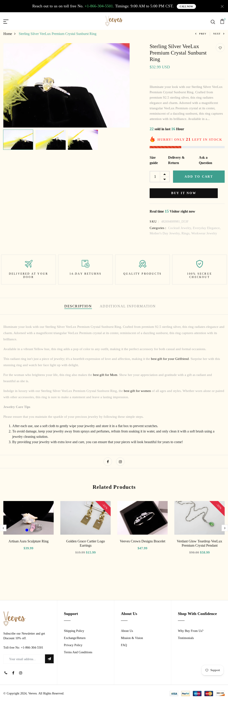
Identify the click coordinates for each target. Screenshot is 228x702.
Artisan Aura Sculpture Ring (28, 541)
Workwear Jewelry (204, 233)
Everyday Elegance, (207, 228)
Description (78, 306)
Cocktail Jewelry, (180, 228)
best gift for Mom (105, 375)
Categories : (158, 228)
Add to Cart (199, 176)
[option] (66, 85)
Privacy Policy (73, 645)
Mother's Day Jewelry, (165, 233)
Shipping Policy (74, 631)
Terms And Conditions (78, 652)
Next (217, 34)
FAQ (124, 645)
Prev (203, 34)
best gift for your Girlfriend (170, 359)
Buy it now (183, 193)
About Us (127, 631)
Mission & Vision (132, 638)
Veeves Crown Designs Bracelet (142, 541)
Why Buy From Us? (190, 631)
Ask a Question (205, 160)
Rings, (186, 233)
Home (7, 34)
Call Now (186, 6)
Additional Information (128, 306)
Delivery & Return (176, 160)
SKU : (154, 221)
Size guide (154, 160)
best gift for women (137, 391)
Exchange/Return (75, 638)
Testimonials (186, 638)
